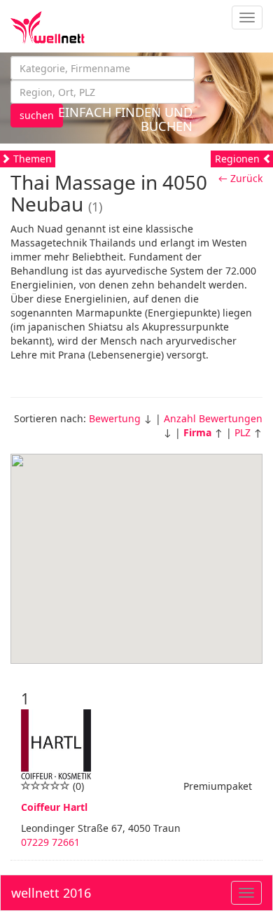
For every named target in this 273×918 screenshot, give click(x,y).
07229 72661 (50, 842)
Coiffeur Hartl (54, 807)
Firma (197, 432)
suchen (37, 115)
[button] (136, 550)
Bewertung (115, 418)
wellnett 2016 (51, 892)
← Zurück (240, 178)
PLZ (242, 432)
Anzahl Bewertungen (213, 418)
